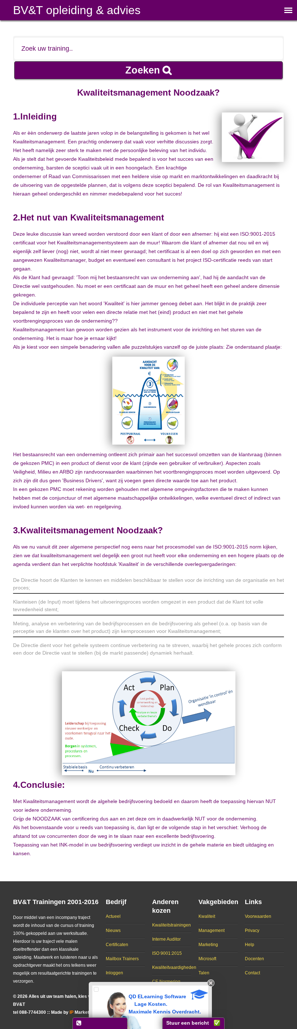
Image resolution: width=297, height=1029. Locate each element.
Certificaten (117, 944)
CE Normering (166, 981)
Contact (252, 973)
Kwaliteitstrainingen (171, 925)
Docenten (254, 959)
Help (249, 944)
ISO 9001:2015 (167, 953)
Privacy (252, 930)
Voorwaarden (258, 916)
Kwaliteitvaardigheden (174, 967)
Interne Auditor (166, 939)
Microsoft (207, 959)
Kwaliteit (206, 916)
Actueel (113, 916)
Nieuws (113, 930)
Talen (203, 973)
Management (211, 930)
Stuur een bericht (187, 1023)
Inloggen (114, 973)
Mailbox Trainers (122, 959)
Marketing (208, 944)
